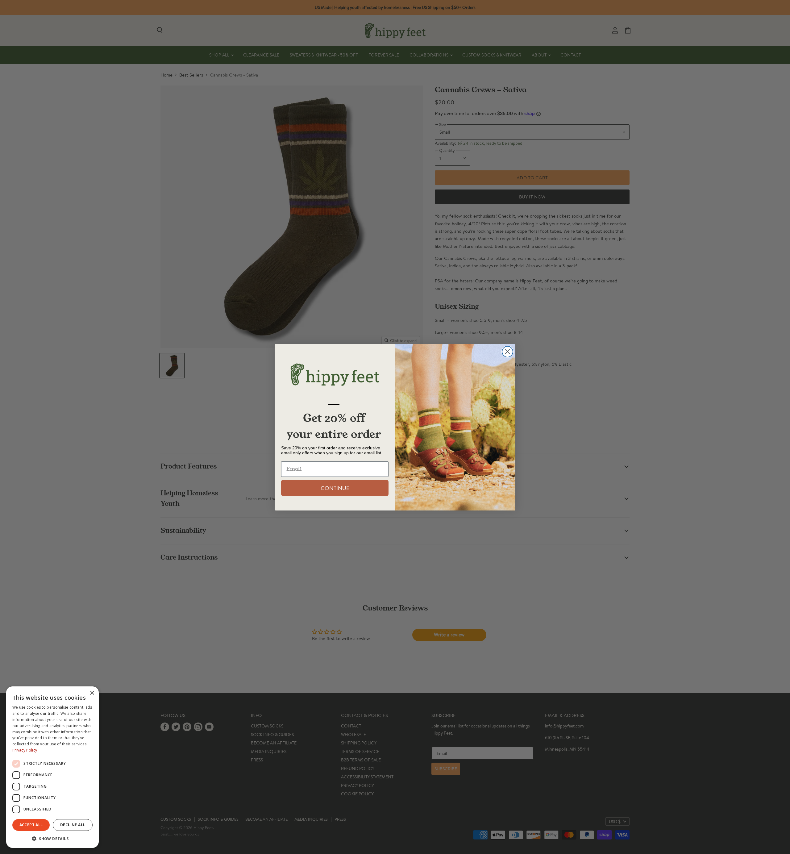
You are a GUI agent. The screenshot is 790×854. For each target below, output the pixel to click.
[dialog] (52, 767)
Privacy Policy (24, 750)
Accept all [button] (31, 824)
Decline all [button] (72, 824)
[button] (52, 838)
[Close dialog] (507, 351)
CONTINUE (335, 488)
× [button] (91, 693)
